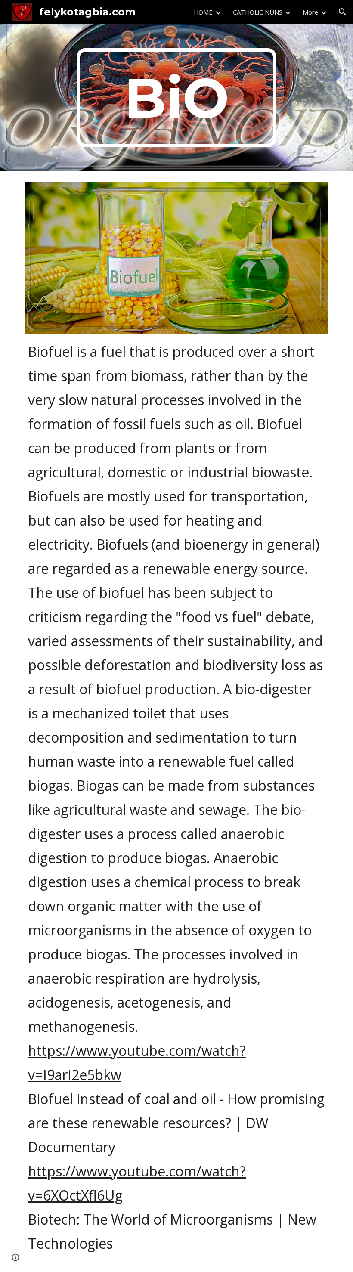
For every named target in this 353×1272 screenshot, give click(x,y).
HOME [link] (203, 12)
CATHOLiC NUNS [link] (257, 12)
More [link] (310, 12)
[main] (177, 97)
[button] (342, 12)
